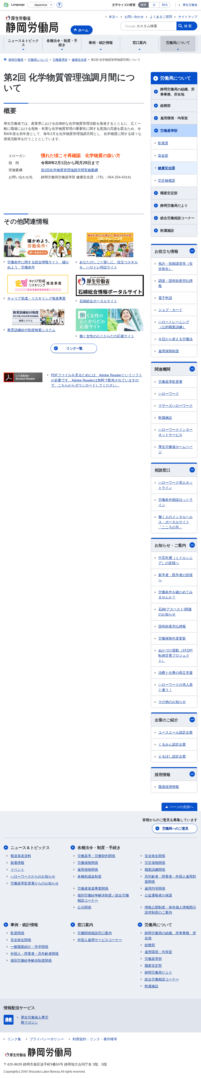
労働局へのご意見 (175, 828)
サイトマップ (187, 16)
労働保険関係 (87, 863)
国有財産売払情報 (172, 626)
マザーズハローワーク (175, 406)
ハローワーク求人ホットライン (175, 485)
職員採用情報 (168, 787)
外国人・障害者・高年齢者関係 (35, 954)
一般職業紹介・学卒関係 (29, 947)
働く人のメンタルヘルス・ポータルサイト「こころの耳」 (175, 522)
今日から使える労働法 (175, 339)
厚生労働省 (190, 5)
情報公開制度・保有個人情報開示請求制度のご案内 (170, 909)
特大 (165, 5)
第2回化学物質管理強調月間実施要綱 (69, 170)
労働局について (175, 78)
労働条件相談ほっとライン (175, 502)
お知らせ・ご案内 (170, 545)
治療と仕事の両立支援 (175, 673)
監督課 (163, 143)
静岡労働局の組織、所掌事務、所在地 (177, 91)
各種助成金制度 (89, 876)
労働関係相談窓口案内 (94, 933)
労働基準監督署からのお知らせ (35, 883)
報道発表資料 (21, 856)
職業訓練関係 (155, 870)
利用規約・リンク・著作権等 (95, 1039)
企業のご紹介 (166, 720)
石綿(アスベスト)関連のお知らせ (175, 611)
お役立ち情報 (166, 251)
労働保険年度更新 (172, 638)
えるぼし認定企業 (172, 756)
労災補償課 (166, 180)
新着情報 (17, 863)
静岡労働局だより (174, 205)
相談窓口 (162, 470)
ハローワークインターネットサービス (175, 432)
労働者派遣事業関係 (92, 888)
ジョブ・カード (170, 310)
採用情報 (162, 775)
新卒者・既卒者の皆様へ (175, 577)
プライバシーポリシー (47, 1039)
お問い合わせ (134, 16)
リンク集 (14, 1039)
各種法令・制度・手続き (99, 848)
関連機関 (162, 369)
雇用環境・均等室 (174, 118)
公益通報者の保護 (158, 895)
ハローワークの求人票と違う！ (175, 687)
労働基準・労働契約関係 (96, 856)
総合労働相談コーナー (177, 218)
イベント (17, 870)
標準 (143, 5)
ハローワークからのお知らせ (33, 876)
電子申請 (165, 298)
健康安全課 (166, 168)
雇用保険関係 (87, 870)
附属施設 (167, 230)
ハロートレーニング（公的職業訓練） (173, 324)
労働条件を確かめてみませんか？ (175, 594)
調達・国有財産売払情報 (175, 283)
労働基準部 (168, 131)
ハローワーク (168, 394)
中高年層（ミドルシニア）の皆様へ (175, 560)
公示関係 (84, 907)
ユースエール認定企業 (175, 732)
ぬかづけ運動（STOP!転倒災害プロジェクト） (175, 655)
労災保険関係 (155, 863)
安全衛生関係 (155, 856)
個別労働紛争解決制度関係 (31, 960)
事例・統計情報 (24, 925)
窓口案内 (85, 925)
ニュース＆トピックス (30, 848)
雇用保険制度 (168, 351)
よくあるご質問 (161, 16)
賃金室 (163, 155)
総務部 (165, 106)
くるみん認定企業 (172, 744)
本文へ (113, 16)
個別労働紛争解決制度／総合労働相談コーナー (103, 897)
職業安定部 (168, 193)
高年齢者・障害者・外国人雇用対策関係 (170, 879)
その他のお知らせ (172, 702)
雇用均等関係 (155, 888)
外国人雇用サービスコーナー (99, 940)
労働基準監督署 (170, 382)
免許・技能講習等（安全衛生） (175, 266)
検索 (188, 26)
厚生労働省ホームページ (175, 449)
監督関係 (17, 933)
